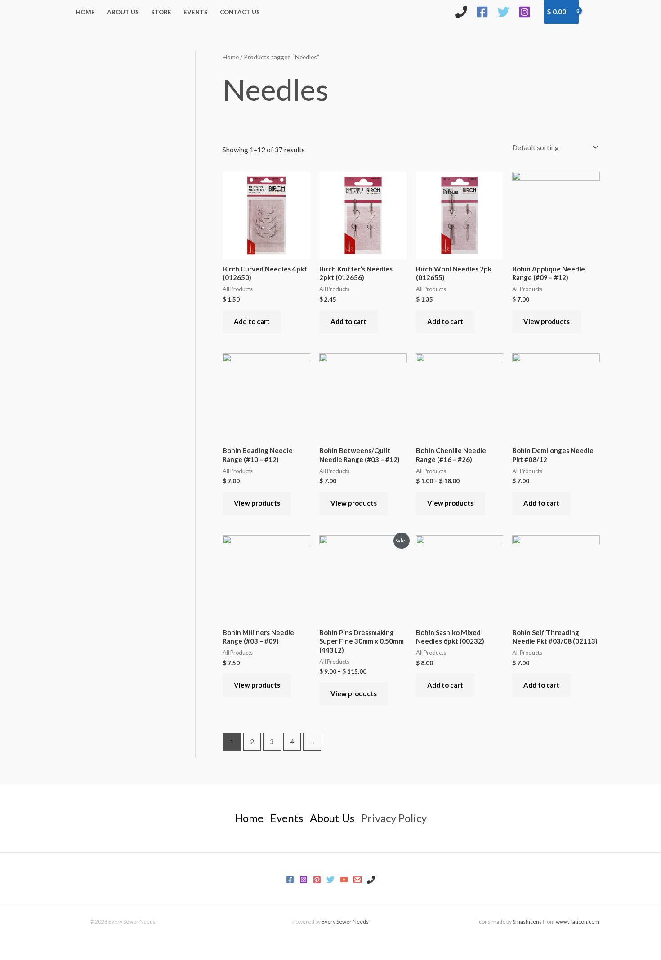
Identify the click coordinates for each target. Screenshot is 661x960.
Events (195, 12)
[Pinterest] (317, 880)
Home (85, 12)
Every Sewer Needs (345, 921)
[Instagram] (524, 12)
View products (546, 321)
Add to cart (252, 321)
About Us (123, 12)
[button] (594, 12)
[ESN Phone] (461, 12)
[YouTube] (344, 880)
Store (161, 12)
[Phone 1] (371, 880)
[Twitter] (503, 12)
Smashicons (527, 921)
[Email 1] (357, 880)
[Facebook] (482, 12)
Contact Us (240, 12)
